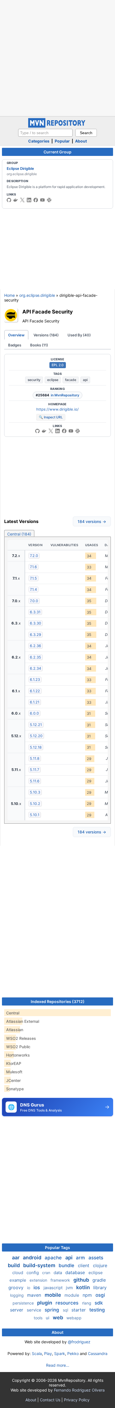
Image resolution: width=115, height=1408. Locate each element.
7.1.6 (33, 567)
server (17, 1310)
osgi (100, 1295)
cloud (18, 1272)
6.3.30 (35, 623)
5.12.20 (36, 736)
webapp (74, 1317)
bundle (67, 1265)
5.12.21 (36, 724)
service (34, 1310)
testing (97, 1310)
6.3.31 (35, 612)
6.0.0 (34, 713)
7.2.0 (34, 555)
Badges (14, 345)
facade (70, 380)
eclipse (52, 380)
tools (39, 1317)
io (29, 1287)
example (18, 1280)
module (72, 1295)
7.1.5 (33, 578)
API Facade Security (47, 311)
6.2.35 (35, 657)
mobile (53, 1295)
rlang (87, 1303)
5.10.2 (35, 803)
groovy (16, 1287)
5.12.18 (36, 747)
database (75, 1272)
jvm (70, 1287)
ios (37, 1287)
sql (66, 1310)
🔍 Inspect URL (51, 417)
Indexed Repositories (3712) (58, 1001)
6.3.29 (35, 634)
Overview (16, 335)
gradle (99, 1280)
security (34, 380)
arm (81, 1257)
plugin (45, 1303)
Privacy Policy (77, 1399)
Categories (38, 141)
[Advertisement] (57, 57)
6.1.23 (35, 679)
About (81, 141)
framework (61, 1280)
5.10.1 (34, 815)
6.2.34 (35, 668)
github (81, 1280)
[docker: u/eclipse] (15, 200)
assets (95, 1257)
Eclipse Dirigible (20, 168)
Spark (59, 1353)
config (33, 1272)
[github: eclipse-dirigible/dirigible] (9, 200)
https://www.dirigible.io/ (57, 409)
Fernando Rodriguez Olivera (79, 1390)
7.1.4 (33, 589)
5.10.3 (35, 792)
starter (79, 1310)
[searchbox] (45, 133)
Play (48, 1353)
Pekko (73, 1353)
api (85, 380)
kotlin (83, 1287)
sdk (99, 1303)
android (32, 1257)
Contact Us (50, 1399)
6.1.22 (35, 691)
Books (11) (39, 345)
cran (46, 1272)
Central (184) (19, 534)
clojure (100, 1265)
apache (54, 1257)
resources (68, 1303)
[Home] (57, 126)
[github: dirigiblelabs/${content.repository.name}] (37, 431)
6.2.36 (35, 645)
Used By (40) (79, 335)
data (58, 1272)
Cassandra (97, 1353)
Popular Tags (57, 1247)
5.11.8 (34, 758)
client (84, 1265)
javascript (54, 1287)
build (14, 1265)
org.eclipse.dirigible (37, 295)
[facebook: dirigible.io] (35, 200)
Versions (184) (46, 335)
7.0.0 (34, 601)
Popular (62, 141)
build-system (39, 1265)
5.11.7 (34, 769)
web (58, 1317)
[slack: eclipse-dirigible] (49, 200)
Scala (37, 1353)
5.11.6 (34, 781)
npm (88, 1295)
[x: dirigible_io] (22, 200)
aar (16, 1257)
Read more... (57, 1365)
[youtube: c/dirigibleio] (42, 200)
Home (9, 295)
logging (17, 1295)
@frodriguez (79, 1341)
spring (53, 1310)
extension (39, 1280)
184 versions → (92, 521)
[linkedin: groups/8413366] (29, 200)
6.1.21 (34, 702)
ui (48, 1317)
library (100, 1287)
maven (34, 1295)
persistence (24, 1303)
